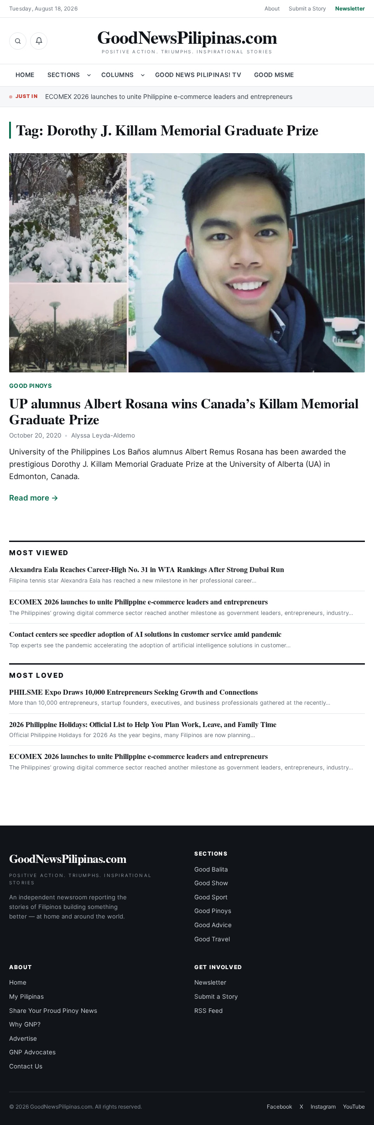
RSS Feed (208, 1010)
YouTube (354, 1106)
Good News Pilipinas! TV (198, 74)
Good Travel (212, 939)
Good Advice (213, 925)
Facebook (279, 1106)
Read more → (33, 497)
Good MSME (274, 74)
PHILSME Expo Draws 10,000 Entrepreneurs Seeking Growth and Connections (133, 691)
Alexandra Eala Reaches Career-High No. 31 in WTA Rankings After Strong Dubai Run (146, 569)
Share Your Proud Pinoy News (53, 1010)
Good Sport (211, 897)
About (272, 8)
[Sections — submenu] (89, 75)
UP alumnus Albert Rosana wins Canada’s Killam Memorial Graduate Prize (183, 411)
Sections (63, 74)
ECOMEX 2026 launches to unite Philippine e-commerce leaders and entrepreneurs (168, 96)
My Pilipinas (26, 996)
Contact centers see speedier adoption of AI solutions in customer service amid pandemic (145, 634)
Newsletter (350, 8)
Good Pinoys (30, 385)
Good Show (211, 883)
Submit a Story (307, 8)
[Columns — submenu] (143, 75)
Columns (117, 74)
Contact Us (25, 1066)
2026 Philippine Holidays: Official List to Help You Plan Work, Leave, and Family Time (142, 724)
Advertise (23, 1038)
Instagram (323, 1106)
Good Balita (211, 869)
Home (25, 74)
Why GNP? (25, 1024)
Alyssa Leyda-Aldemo (103, 435)
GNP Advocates (32, 1052)
